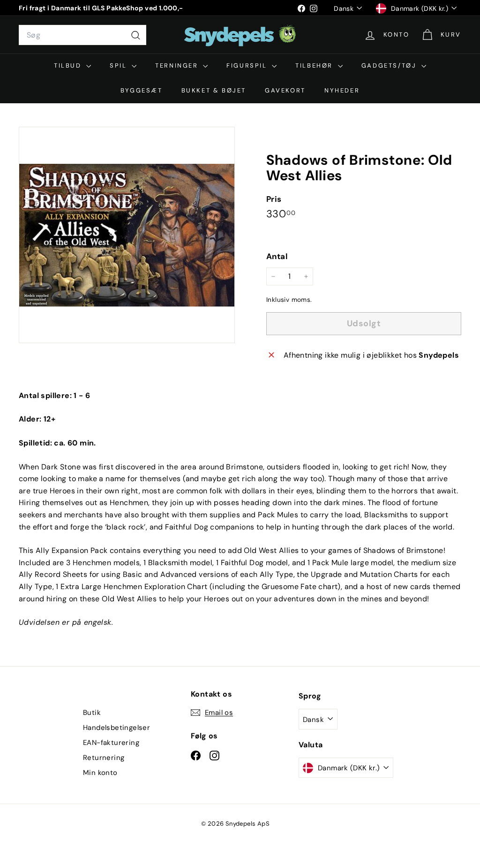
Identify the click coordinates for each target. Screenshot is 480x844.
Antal (277, 256)
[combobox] (82, 35)
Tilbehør (315, 65)
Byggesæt (141, 90)
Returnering (103, 757)
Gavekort (285, 90)
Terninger (178, 65)
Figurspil (248, 65)
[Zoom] (126, 235)
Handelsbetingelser (116, 727)
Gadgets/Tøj (390, 65)
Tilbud (69, 65)
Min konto (100, 772)
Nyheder (342, 90)
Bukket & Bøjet (213, 90)
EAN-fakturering (111, 742)
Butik (92, 712)
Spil (119, 65)
